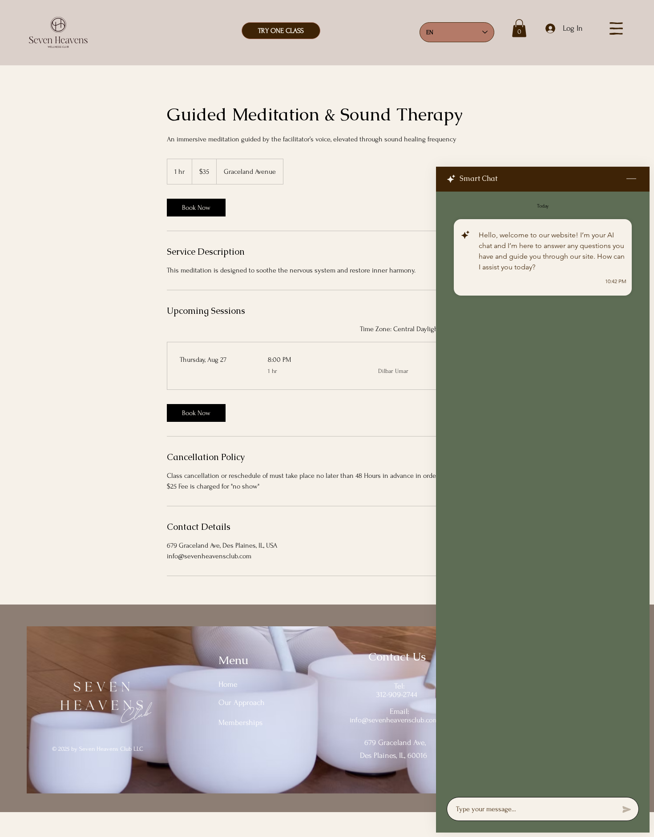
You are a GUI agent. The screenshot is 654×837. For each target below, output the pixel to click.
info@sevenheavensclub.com (394, 720)
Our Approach (241, 702)
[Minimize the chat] (631, 179)
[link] (196, 207)
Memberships (240, 722)
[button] (519, 28)
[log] (543, 492)
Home (228, 684)
